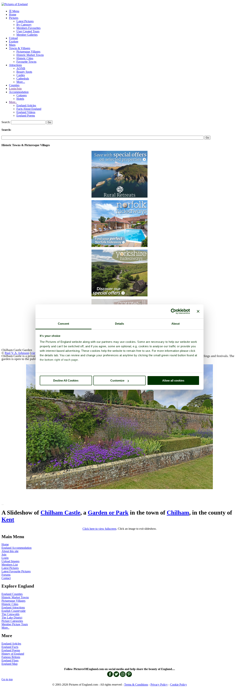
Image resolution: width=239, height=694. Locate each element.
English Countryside (13, 610)
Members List (9, 564)
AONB (20, 68)
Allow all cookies (173, 380)
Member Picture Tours (14, 624)
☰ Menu (14, 11)
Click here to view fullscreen (99, 528)
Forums (5, 574)
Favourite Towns (26, 61)
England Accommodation (16, 547)
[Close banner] (198, 311)
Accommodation (19, 92)
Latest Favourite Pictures (16, 571)
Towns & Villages (19, 48)
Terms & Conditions (136, 684)
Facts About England (28, 108)
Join (3, 554)
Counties (14, 85)
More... (20, 81)
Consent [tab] (63, 323)
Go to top (7, 679)
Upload (13, 38)
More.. (13, 102)
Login (5, 557)
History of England (12, 653)
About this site (9, 551)
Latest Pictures (25, 21)
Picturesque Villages (28, 51)
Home (12, 14)
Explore (13, 41)
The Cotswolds (10, 614)
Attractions (15, 65)
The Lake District (11, 617)
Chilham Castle (60, 512)
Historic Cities (24, 58)
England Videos (25, 112)
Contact (6, 578)
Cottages (21, 95)
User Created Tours (27, 31)
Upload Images (10, 561)
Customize (117, 380)
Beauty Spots (24, 71)
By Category (24, 24)
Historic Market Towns (30, 55)
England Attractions (13, 607)
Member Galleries (27, 34)
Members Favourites (28, 28)
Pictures (13, 17)
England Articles (26, 105)
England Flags (9, 660)
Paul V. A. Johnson (17, 353)
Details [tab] (119, 323)
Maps (12, 44)
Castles (20, 75)
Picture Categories (12, 621)
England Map (9, 663)
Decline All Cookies (65, 380)
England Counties (12, 594)
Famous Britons (10, 657)
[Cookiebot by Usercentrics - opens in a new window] (173, 311)
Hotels (20, 98)
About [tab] (175, 323)
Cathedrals (22, 78)
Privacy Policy (159, 684)
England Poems (25, 115)
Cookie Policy (178, 684)
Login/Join (15, 88)
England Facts (9, 647)
